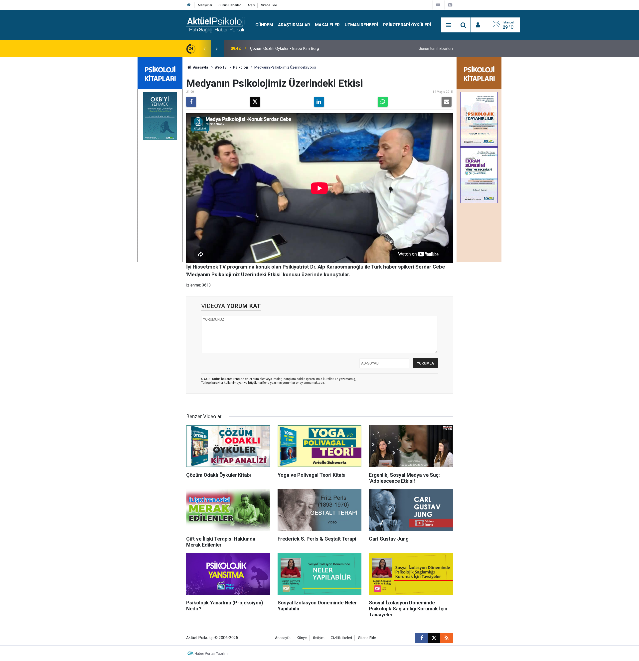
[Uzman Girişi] (478, 25)
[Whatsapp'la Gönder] (383, 102)
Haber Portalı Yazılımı (211, 654)
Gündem (264, 24)
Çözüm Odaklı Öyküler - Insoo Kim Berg (284, 48)
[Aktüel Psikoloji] (215, 24)
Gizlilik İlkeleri (341, 638)
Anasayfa (200, 67)
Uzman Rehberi (361, 24)
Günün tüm (436, 48)
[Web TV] (438, 4)
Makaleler (327, 24)
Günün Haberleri (229, 5)
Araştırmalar (294, 24)
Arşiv (251, 5)
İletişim (318, 638)
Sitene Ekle (269, 5)
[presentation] (204, 49)
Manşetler (205, 5)
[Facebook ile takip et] (421, 638)
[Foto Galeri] (450, 4)
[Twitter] (255, 102)
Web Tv (220, 67)
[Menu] (448, 25)
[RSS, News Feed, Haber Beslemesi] (446, 638)
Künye (302, 638)
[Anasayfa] (189, 5)
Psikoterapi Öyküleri (407, 24)
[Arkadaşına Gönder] (447, 102)
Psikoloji (240, 67)
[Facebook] (191, 102)
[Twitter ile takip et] (434, 638)
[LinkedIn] (319, 102)
